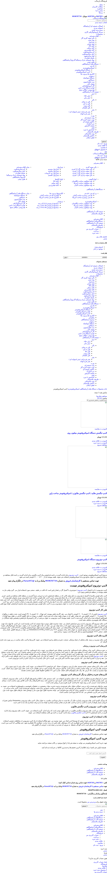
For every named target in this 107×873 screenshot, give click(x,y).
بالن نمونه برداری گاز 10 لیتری (82, 169)
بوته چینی (91, 40)
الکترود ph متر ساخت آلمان (49, 195)
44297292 (91, 16)
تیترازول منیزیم (53, 169)
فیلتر (65, 257)
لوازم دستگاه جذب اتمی (86, 88)
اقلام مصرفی (94, 36)
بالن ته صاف (86, 102)
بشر (93, 110)
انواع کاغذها (59, 179)
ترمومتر (91, 76)
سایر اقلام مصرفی (22, 167)
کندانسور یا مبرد (88, 130)
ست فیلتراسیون (88, 82)
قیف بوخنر (90, 44)
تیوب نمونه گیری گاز (87, 120)
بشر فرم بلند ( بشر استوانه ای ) (79, 112)
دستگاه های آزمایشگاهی (90, 64)
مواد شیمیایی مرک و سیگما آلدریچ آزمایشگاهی (78, 60)
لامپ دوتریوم (73, 575)
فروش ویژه (99, 247)
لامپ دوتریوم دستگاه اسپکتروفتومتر (92, 559)
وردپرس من (91, 802)
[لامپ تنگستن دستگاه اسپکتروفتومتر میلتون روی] (94, 427)
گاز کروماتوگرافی (88, 86)
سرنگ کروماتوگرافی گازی (94, 32)
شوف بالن (90, 84)
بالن (93, 100)
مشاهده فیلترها (101, 396)
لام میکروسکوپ (88, 52)
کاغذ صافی (90, 48)
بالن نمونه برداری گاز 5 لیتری (82, 171)
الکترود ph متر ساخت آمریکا (49, 197)
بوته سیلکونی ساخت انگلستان (82, 181)
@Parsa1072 (29, 581)
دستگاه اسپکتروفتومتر (82, 70)
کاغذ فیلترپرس (89, 50)
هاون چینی (90, 62)
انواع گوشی (93, 179)
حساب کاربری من (92, 229)
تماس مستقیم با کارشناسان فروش (91, 786)
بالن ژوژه (87, 106)
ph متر (92, 66)
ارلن (92, 94)
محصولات (99, 34)
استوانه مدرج (98, 28)
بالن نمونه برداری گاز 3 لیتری (82, 173)
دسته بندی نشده (97, 30)
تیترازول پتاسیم (53, 171)
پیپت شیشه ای (89, 118)
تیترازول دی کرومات (52, 173)
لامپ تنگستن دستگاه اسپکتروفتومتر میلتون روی (87, 433)
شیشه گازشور (89, 126)
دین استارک (90, 124)
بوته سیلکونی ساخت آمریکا (83, 183)
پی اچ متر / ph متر (90, 193)
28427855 (99, 16)
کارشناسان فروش (72, 581)
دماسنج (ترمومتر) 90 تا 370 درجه (47, 207)
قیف (92, 128)
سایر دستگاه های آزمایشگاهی (19, 193)
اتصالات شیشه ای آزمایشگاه (93, 26)
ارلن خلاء (87, 96)
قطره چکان (90, 138)
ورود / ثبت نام (98, 845)
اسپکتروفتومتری (88, 68)
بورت (92, 116)
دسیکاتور (91, 80)
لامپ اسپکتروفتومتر (83, 72)
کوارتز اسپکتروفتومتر (82, 311)
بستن (105, 239)
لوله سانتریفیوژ (89, 56)
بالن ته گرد (86, 104)
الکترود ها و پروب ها (87, 74)
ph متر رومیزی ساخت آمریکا (82, 197)
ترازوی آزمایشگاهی (87, 319)
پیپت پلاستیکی (89, 134)
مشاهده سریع (102, 445)
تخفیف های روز (101, 237)
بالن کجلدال (86, 108)
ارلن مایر (87, 98)
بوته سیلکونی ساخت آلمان (83, 185)
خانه (105, 389)
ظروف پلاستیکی (93, 132)
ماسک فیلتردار (89, 58)
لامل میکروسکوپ (88, 54)
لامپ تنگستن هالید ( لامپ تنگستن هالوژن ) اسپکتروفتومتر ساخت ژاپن (78, 493)
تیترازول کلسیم (53, 175)
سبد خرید (95, 233)
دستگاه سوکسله (88, 78)
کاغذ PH (91, 46)
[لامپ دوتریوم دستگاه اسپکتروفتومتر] (91, 537)
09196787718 (76, 16)
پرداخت (96, 231)
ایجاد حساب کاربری (100, 862)
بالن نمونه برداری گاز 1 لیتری (82, 175)
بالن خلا (87, 351)
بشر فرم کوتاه (85, 114)
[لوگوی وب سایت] (100, 18)
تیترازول (91, 42)
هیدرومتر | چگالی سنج (86, 90)
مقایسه (100, 843)
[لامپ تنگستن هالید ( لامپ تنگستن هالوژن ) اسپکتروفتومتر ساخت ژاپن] (87, 487)
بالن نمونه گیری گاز (87, 38)
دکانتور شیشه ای (88, 122)
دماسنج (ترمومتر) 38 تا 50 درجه (48, 205)
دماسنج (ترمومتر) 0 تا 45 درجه (48, 203)
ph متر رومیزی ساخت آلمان (82, 195)
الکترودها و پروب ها (56, 193)
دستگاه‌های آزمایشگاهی (95, 770)
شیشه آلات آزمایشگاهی (90, 92)
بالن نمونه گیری (91, 167)
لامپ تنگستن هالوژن (78, 713)
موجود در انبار (98, 249)
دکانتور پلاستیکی (88, 136)
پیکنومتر (91, 317)
